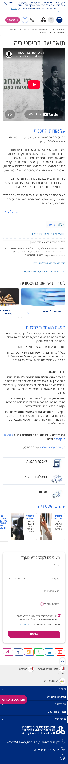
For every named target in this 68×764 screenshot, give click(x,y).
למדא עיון (23, 668)
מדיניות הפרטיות (27, 624)
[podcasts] (39, 652)
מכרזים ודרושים (57, 711)
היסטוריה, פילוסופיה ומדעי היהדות (24, 29)
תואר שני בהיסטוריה (48, 32)
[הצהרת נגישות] (62, 757)
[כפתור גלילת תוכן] (62, 661)
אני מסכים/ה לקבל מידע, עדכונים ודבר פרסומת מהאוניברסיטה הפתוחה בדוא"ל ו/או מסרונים (37, 617)
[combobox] (16, 578)
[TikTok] (8, 652)
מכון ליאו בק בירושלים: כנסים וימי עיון (48, 233)
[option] (43, 304)
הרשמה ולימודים (56, 697)
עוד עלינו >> (10, 212)
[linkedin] (49, 652)
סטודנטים (60, 704)
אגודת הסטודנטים (51, 680)
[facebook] (18, 652)
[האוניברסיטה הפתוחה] (44, 20)
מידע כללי (60, 719)
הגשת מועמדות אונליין (52, 447)
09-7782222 (51, 750)
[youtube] (60, 652)
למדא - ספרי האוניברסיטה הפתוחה (51, 671)
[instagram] (29, 652)
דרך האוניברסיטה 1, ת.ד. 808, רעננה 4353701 (33, 742)
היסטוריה (61, 32)
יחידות (62, 689)
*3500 (36, 750)
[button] (32, 20)
